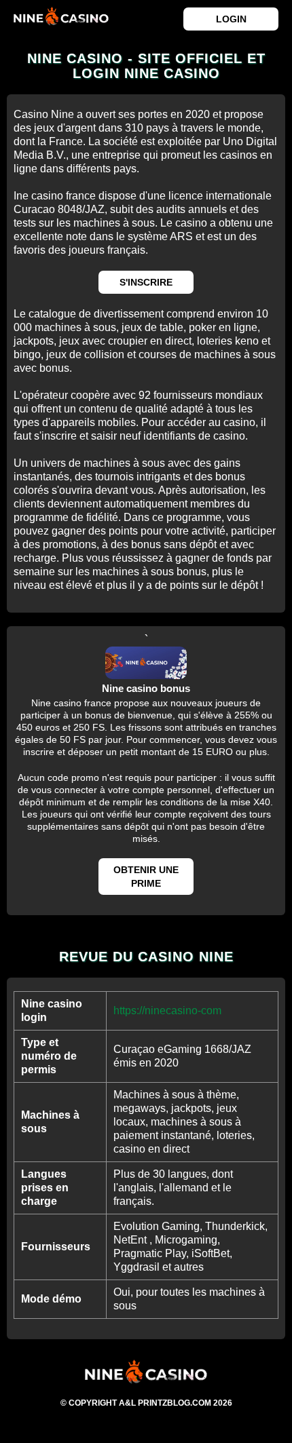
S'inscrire (146, 282)
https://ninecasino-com (167, 1010)
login (231, 19)
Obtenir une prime (146, 876)
